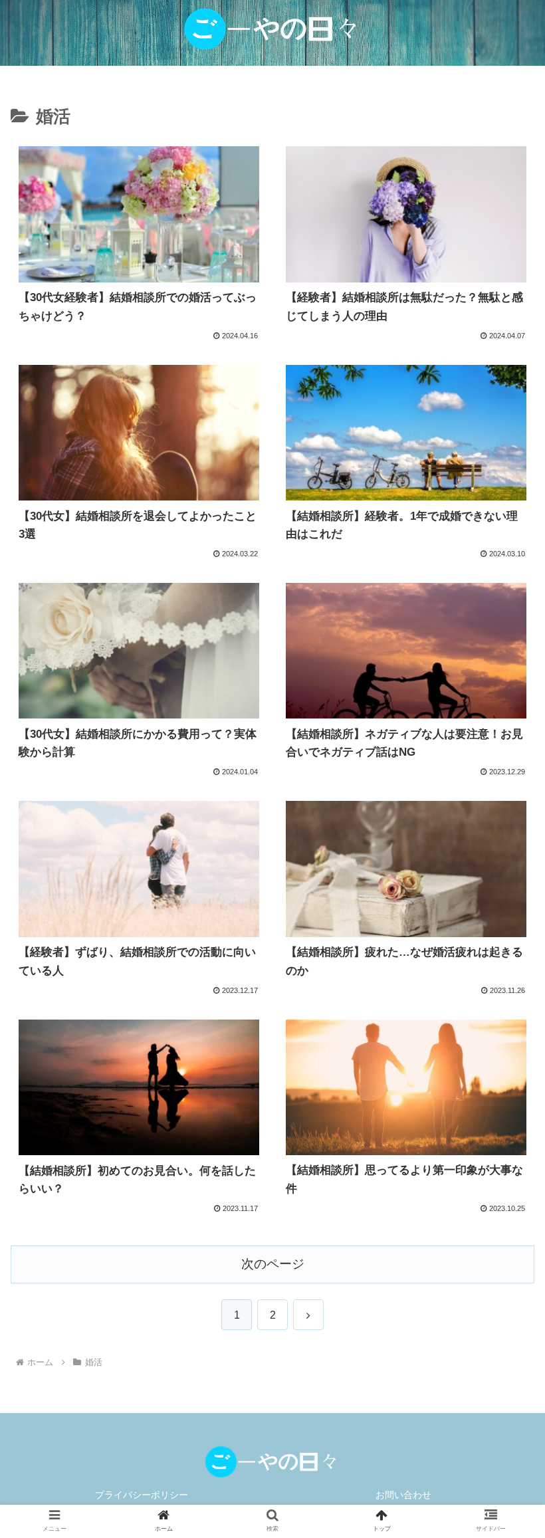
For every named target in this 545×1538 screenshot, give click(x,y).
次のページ (272, 1264)
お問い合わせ (403, 1494)
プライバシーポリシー (141, 1494)
